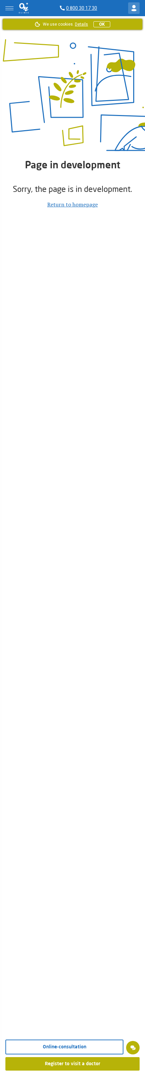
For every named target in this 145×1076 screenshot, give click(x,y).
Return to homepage (72, 204)
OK (102, 24)
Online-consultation (64, 1047)
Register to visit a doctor (72, 1063)
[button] (133, 1047)
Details (81, 24)
